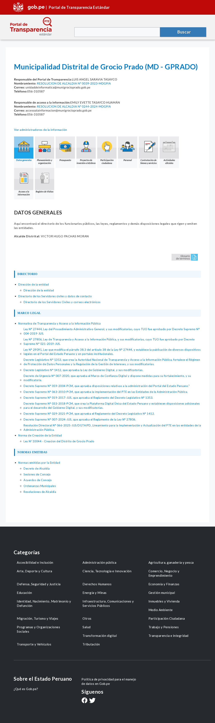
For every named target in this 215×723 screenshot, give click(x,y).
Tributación (91, 644)
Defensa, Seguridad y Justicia (39, 584)
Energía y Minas (95, 592)
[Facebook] (84, 700)
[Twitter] (92, 701)
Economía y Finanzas (164, 584)
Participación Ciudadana (166, 618)
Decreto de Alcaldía (37, 468)
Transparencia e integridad (168, 635)
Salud (87, 627)
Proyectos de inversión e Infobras (86, 161)
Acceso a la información (24, 193)
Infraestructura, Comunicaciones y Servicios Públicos (108, 603)
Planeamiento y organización (44, 161)
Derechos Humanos (97, 584)
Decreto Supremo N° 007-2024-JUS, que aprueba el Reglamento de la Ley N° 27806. (80, 419)
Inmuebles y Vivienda (164, 601)
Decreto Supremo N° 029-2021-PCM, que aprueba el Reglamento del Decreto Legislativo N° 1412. (89, 413)
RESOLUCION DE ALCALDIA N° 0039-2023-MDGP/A (74, 83)
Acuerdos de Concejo (38, 480)
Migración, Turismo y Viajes (37, 618)
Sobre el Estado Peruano (43, 679)
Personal (127, 160)
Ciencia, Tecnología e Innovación (107, 571)
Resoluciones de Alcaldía (40, 491)
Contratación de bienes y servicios (148, 161)
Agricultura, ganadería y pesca (171, 562)
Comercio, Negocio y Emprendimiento (164, 573)
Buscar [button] (184, 31)
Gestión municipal (161, 592)
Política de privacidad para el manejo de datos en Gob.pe (108, 681)
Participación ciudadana (107, 161)
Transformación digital (100, 635)
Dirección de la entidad (39, 290)
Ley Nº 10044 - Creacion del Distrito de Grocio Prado (59, 441)
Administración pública (99, 562)
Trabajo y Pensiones (163, 627)
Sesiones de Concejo (37, 474)
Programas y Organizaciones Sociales (38, 629)
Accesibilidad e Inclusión (35, 562)
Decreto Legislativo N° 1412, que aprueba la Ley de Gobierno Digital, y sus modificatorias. (83, 370)
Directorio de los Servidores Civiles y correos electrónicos (62, 302)
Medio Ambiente (160, 610)
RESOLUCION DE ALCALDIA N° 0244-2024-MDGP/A (74, 106)
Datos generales (23, 160)
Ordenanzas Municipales (40, 486)
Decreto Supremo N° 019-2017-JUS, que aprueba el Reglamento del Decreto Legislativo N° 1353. (88, 397)
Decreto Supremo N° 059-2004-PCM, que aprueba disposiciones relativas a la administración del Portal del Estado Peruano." (107, 386)
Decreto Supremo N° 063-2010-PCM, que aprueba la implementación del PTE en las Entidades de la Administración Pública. (106, 391)
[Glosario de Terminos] (185, 257)
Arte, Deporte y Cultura (34, 571)
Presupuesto (65, 160)
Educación (24, 592)
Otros (87, 618)
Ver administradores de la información (40, 129)
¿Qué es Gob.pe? (26, 689)
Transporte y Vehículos (34, 644)
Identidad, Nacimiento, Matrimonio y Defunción (44, 603)
